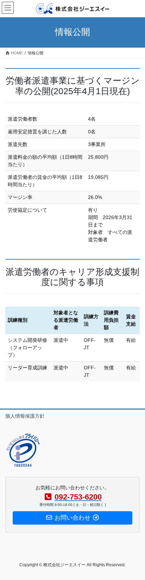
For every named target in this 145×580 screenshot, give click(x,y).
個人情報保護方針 (25, 416)
